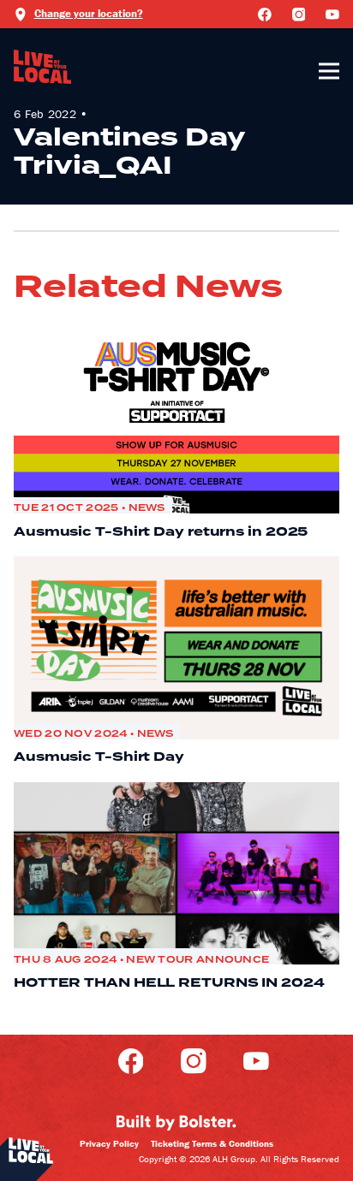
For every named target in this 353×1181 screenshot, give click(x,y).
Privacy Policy (109, 1143)
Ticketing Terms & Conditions (212, 1143)
